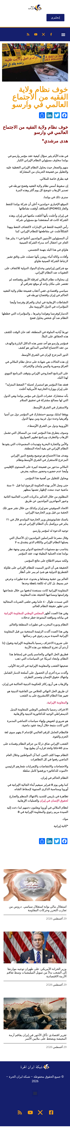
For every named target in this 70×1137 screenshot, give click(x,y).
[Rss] (28, 34)
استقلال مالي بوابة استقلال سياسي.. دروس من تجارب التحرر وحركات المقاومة (37, 908)
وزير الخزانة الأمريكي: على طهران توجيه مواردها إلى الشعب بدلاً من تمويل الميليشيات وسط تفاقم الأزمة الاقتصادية (36, 972)
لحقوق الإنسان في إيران (54, 800)
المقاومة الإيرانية (57, 702)
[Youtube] (35, 34)
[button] (63, 34)
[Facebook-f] (51, 34)
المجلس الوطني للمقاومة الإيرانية (24, 613)
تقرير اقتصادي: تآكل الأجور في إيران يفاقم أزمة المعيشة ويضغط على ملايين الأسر (37, 1036)
